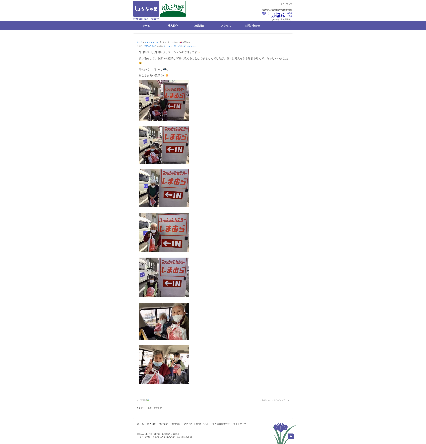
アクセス (226, 25)
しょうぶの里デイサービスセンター (180, 46)
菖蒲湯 (143, 400)
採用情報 (176, 424)
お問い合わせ (252, 25)
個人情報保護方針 (221, 424)
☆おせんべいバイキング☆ (273, 400)
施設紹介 (199, 25)
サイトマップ (286, 4)
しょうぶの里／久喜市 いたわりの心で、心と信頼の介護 (164, 437)
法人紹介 (173, 25)
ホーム (146, 25)
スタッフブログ (151, 42)
